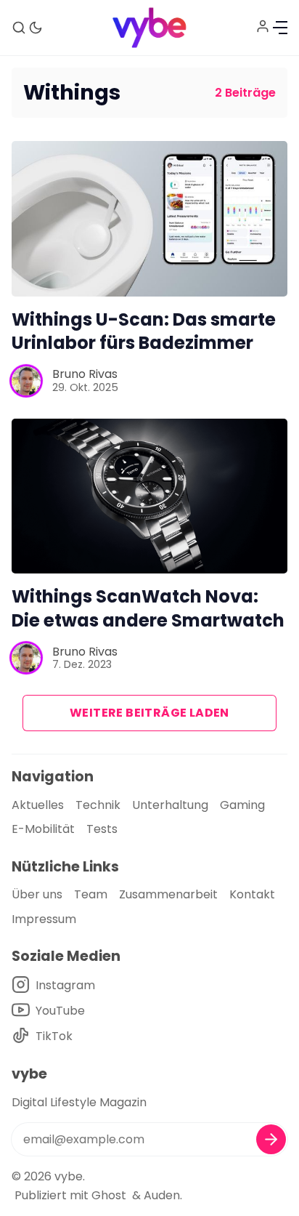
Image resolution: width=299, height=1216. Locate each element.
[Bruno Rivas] (26, 380)
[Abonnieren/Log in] (262, 26)
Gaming (242, 805)
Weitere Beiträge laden (149, 712)
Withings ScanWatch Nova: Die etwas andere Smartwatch (148, 608)
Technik (97, 805)
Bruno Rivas (85, 374)
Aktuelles (38, 805)
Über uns (37, 894)
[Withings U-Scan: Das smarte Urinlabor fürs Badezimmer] (149, 219)
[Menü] (280, 27)
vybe (68, 1176)
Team (90, 894)
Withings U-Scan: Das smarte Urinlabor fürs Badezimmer (144, 331)
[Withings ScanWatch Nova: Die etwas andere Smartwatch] (149, 496)
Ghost (108, 1195)
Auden (162, 1195)
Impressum (44, 919)
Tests (102, 829)
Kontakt (252, 894)
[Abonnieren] (271, 1139)
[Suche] (19, 27)
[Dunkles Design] (35, 27)
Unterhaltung (170, 805)
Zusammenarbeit (168, 894)
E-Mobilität (43, 829)
